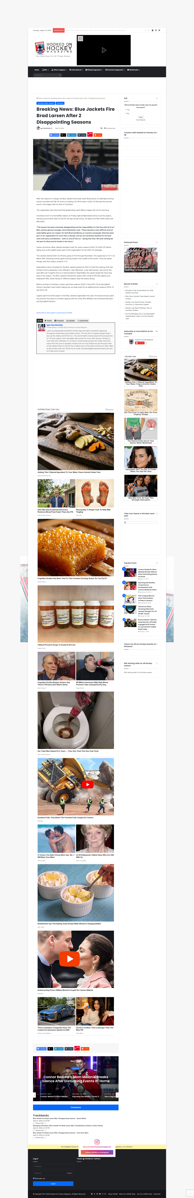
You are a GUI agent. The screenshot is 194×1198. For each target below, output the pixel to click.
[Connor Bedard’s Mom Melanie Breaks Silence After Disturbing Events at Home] (130, 572)
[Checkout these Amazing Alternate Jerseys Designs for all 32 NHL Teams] (130, 609)
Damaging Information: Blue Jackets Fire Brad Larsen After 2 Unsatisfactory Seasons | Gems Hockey (68, 1125)
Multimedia (133, 70)
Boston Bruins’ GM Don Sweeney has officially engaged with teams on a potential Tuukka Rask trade (147, 624)
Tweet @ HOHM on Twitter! (89, 1159)
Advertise (157, 1194)
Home (37, 70)
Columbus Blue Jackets (46, 103)
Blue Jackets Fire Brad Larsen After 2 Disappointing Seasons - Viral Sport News (60, 1133)
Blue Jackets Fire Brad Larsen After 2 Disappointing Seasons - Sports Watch (59, 1118)
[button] (103, 50)
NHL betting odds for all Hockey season (138, 672)
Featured (47, 98)
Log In (53, 1184)
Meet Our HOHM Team (127, 1194)
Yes (128, 110)
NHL (45, 70)
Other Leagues (59, 70)
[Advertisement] (97, 84)
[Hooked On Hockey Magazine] (53, 48)
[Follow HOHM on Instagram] (97, 1143)
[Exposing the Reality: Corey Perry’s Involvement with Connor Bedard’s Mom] (130, 586)
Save (90, 133)
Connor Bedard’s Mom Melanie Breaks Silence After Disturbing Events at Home (147, 573)
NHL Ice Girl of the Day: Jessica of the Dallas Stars (139, 268)
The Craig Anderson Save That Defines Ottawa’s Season (146, 598)
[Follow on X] (51, 128)
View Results (140, 120)
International (76, 70)
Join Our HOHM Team (144, 1194)
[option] (76, 1078)
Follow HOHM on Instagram (97, 1152)
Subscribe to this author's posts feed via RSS (54, 313)
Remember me (39, 1178)
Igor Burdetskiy (46, 128)
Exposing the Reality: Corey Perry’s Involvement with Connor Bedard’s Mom (147, 586)
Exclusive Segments (115, 70)
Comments (76, 1107)
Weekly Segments (94, 70)
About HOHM (113, 1194)
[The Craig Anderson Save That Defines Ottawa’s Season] (130, 599)
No (128, 113)
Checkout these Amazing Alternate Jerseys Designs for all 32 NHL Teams (76, 1079)
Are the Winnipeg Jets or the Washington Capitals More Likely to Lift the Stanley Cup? (140, 316)
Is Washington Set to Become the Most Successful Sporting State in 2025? (92, 30)
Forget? (69, 1173)
